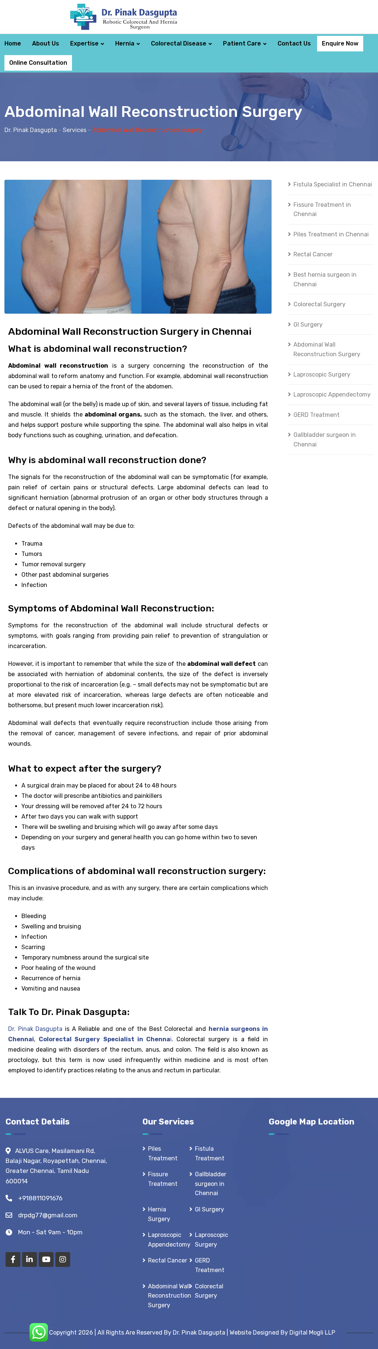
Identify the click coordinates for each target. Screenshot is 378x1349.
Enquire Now (340, 43)
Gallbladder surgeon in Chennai (324, 439)
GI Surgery (308, 324)
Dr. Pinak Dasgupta (35, 1028)
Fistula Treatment (209, 1153)
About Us (45, 43)
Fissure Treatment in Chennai (322, 209)
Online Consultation (38, 62)
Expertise (84, 43)
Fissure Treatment (163, 1179)
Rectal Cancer (313, 254)
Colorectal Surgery (319, 304)
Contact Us (294, 43)
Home (12, 43)
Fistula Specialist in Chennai (332, 184)
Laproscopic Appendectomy (332, 394)
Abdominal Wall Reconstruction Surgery (326, 349)
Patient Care (242, 43)
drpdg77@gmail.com (48, 1215)
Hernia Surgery (159, 1214)
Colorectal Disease (178, 43)
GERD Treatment (316, 414)
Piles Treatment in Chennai (331, 234)
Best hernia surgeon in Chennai (325, 279)
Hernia (124, 43)
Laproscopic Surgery (321, 374)
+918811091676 (40, 1198)
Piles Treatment (163, 1153)
